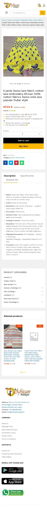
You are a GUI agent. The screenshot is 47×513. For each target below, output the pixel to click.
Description (10, 176)
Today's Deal (8, 281)
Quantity (6, 130)
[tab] (11, 177)
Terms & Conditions (9, 439)
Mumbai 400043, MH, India (11, 407)
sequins (6, 277)
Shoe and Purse (9, 298)
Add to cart (23, 140)
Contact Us (6, 451)
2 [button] (23, 372)
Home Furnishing (10, 302)
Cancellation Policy (9, 433)
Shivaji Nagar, (7, 405)
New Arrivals (8, 284)
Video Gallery (6, 457)
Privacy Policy (7, 436)
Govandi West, (17, 405)
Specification (27, 176)
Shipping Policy (7, 426)
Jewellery (7, 295)
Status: (6, 110)
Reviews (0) (12, 180)
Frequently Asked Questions (12, 454)
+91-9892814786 (15, 409)
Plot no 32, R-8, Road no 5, (19, 402)
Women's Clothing (10, 288)
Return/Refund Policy (9, 430)
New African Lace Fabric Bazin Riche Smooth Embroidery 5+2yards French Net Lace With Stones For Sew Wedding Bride (13, 356)
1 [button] (21, 372)
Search (42, 12)
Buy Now (23, 146)
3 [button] (25, 372)
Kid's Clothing (9, 291)
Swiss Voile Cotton (18, 157)
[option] (13, 346)
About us (5, 423)
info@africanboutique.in (15, 412)
